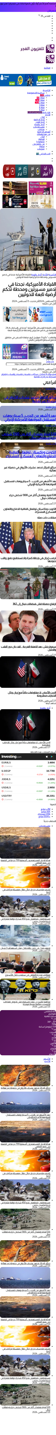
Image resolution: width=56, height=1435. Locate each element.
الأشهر (46, 1059)
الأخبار (47, 114)
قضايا (42, 146)
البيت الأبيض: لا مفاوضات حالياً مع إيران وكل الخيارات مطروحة (32, 694)
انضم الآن (51, 10)
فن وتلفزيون (38, 144)
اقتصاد (41, 139)
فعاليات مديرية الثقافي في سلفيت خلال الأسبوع (27, 975)
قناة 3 (42, 105)
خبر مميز (50, 361)
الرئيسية (46, 90)
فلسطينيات (39, 127)
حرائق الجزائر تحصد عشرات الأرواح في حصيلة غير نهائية (25, 1088)
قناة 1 (41, 97)
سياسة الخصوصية (36, 93)
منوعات (41, 149)
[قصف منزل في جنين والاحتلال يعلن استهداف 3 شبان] (25, 945)
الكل (42, 117)
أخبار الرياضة (39, 119)
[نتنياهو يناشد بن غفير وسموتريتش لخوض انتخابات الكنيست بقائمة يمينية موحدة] (25, 999)
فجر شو (39, 112)
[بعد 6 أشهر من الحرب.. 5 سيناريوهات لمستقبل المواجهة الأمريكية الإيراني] (25, 1112)
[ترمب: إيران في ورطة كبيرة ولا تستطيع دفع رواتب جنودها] (28, 552)
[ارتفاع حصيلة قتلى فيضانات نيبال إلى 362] (28, 598)
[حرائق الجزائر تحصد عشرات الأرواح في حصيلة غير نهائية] (25, 1085)
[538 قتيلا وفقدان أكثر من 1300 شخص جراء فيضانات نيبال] (25, 1229)
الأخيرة (47, 1061)
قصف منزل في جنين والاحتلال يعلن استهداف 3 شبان (25, 948)
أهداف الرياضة (43, 132)
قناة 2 (40, 102)
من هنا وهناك (43, 134)
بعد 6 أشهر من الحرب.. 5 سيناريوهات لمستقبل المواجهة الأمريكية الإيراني (29, 417)
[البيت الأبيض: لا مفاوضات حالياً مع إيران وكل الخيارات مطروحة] (28, 687)
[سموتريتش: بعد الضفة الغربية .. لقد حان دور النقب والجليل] (28, 641)
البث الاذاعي (43, 153)
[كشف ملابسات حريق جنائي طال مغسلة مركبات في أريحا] (25, 887)
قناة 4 (42, 107)
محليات (41, 129)
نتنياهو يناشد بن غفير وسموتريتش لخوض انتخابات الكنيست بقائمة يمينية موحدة (26, 1003)
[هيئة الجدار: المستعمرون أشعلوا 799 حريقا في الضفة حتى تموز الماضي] (25, 1141)
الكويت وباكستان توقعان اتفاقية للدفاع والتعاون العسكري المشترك (31, 454)
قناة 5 (42, 110)
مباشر (45, 95)
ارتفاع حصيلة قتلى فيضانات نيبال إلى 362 (34, 603)
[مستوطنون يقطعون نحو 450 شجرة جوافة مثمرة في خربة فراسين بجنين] (25, 916)
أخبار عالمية (39, 124)
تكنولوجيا (40, 141)
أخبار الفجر (40, 122)
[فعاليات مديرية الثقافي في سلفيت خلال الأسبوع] (25, 972)
